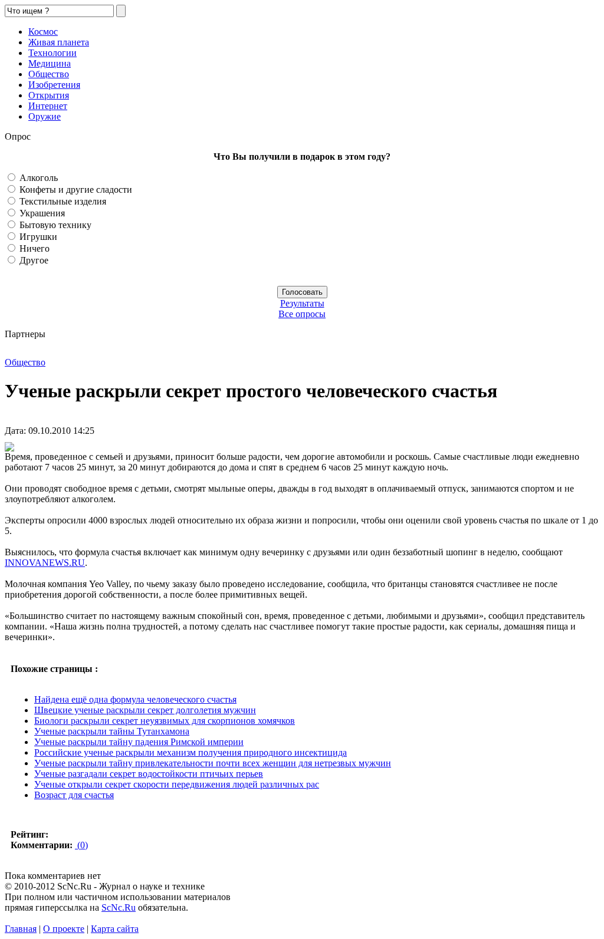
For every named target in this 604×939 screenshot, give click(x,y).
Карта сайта (115, 929)
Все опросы (302, 314)
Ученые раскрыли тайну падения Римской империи (139, 742)
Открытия (48, 95)
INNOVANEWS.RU (45, 563)
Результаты (302, 303)
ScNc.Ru (118, 907)
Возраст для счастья (74, 795)
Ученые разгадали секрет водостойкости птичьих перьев (148, 774)
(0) (81, 845)
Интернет (47, 106)
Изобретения (54, 85)
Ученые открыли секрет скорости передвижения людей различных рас (176, 784)
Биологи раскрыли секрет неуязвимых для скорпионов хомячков (164, 721)
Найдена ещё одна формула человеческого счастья (135, 699)
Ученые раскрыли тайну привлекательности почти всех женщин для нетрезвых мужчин (212, 763)
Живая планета (58, 42)
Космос (43, 32)
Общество (48, 74)
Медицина (49, 63)
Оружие (44, 116)
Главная (21, 929)
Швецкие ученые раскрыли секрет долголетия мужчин (145, 710)
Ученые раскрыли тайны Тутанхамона (111, 731)
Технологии (52, 53)
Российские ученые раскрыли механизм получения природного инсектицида (190, 752)
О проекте (63, 929)
